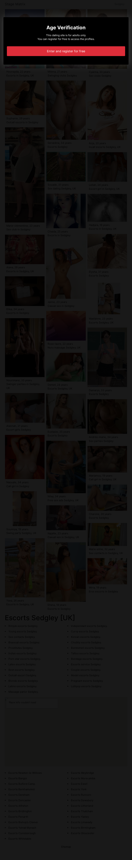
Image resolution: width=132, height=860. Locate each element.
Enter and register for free (66, 51)
